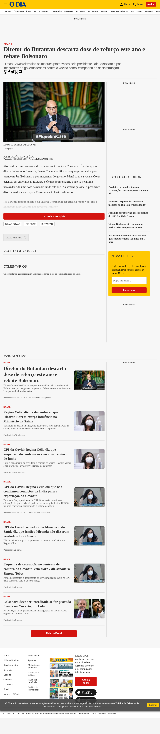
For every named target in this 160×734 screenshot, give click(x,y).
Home (8, 11)
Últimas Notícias (22, 11)
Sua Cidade (136, 11)
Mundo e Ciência (119, 11)
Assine (150, 4)
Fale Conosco (99, 713)
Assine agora (86, 681)
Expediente (84, 713)
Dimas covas (12, 224)
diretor (31, 224)
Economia (93, 11)
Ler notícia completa (53, 216)
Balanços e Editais (33, 673)
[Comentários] (20, 73)
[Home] (18, 6)
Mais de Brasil (54, 633)
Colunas (80, 11)
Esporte (68, 11)
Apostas (149, 11)
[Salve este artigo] (16, 73)
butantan (47, 224)
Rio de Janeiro (41, 11)
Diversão (57, 11)
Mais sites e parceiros (34, 666)
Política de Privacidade (34, 688)
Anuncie (112, 713)
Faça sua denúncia (32, 680)
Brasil (104, 11)
